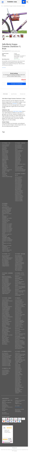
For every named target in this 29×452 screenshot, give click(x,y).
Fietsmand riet (18, 316)
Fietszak (16, 363)
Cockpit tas (4, 174)
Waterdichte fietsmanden (20, 341)
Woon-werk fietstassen (6, 211)
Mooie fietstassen (5, 279)
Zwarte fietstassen (18, 179)
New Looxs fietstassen (6, 319)
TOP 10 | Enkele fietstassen (20, 290)
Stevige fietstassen (18, 264)
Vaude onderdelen (18, 268)
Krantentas (4, 160)
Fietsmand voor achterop (20, 306)
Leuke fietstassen (5, 286)
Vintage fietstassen (5, 265)
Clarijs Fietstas (17, 364)
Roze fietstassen (18, 178)
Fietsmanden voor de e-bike (20, 304)
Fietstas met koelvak (6, 292)
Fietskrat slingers (5, 373)
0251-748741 (4, 412)
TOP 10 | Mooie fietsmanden (18, 332)
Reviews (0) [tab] (22, 94)
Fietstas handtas (5, 152)
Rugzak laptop (4, 165)
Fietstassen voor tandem (6, 227)
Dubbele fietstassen (6, 144)
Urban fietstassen (5, 263)
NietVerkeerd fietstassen (6, 321)
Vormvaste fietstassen (6, 284)
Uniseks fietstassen (18, 151)
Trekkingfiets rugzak (6, 237)
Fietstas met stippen (19, 197)
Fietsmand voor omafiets (6, 355)
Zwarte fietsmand (18, 345)
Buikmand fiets (18, 319)
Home (2, 5)
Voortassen (4, 147)
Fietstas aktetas (5, 156)
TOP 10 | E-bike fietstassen (20, 287)
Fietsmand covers (5, 358)
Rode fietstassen (18, 183)
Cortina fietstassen (5, 312)
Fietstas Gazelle (18, 156)
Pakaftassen (4, 149)
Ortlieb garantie (5, 333)
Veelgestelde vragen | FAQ (7, 400)
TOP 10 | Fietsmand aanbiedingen (19, 335)
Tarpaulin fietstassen (19, 259)
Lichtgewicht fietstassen (19, 262)
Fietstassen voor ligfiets (6, 238)
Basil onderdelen (18, 269)
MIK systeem (4, 336)
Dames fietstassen (18, 144)
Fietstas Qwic (17, 162)
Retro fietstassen (5, 260)
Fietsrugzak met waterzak (7, 169)
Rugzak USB (4, 162)
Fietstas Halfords (18, 379)
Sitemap (3, 410)
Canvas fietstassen (18, 256)
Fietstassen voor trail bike (7, 230)
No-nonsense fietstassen (6, 259)
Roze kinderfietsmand (6, 356)
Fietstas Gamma (18, 376)
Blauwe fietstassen (18, 180)
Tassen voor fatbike (6, 251)
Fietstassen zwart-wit (19, 192)
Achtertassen (4, 148)
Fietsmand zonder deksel (20, 314)
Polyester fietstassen (19, 257)
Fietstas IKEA (17, 383)
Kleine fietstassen (5, 280)
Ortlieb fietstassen (5, 299)
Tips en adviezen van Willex (7, 334)
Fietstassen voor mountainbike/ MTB (6, 220)
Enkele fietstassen (5, 145)
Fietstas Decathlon (18, 371)
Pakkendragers (18, 390)
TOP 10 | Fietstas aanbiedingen (18, 278)
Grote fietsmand (18, 309)
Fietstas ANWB (17, 372)
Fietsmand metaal (18, 315)
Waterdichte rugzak (6, 287)
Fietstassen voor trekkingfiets (5, 216)
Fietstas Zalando (18, 382)
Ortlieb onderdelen (18, 266)
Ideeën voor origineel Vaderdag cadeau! (19, 167)
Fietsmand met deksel (19, 305)
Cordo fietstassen (5, 311)
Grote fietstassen (5, 278)
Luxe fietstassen (5, 157)
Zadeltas (3, 172)
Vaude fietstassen (5, 329)
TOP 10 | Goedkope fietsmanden (19, 327)
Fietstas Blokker (18, 367)
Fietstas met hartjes (18, 195)
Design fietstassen (5, 256)
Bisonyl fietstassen (18, 255)
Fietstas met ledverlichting (20, 354)
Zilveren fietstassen (18, 176)
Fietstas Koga (17, 157)
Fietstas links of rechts (6, 291)
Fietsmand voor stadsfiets (20, 342)
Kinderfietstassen (18, 147)
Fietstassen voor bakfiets (6, 226)
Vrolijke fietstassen (5, 264)
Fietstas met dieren (18, 198)
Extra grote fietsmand (19, 324)
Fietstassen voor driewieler (7, 228)
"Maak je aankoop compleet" (18, 392)
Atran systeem (5, 344)
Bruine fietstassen (18, 181)
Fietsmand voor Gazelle (6, 361)
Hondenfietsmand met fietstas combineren (19, 302)
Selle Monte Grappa (17, 111)
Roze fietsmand (5, 353)
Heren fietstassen (18, 145)
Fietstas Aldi (17, 375)
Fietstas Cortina (18, 160)
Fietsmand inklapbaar (19, 320)
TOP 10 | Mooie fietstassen (20, 286)
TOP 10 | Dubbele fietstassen (18, 289)
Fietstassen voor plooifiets (7, 229)
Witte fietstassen (18, 189)
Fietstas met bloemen (19, 196)
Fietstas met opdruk (19, 200)
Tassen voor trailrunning (6, 249)
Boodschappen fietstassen (7, 207)
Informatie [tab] (5, 94)
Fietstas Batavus (18, 159)
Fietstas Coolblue (18, 373)
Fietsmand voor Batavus (6, 359)
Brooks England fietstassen (7, 306)
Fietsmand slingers (18, 300)
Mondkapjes (17, 388)
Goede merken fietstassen (20, 170)
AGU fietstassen (5, 302)
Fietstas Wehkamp (18, 368)
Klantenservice (5, 409)
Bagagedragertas (5, 159)
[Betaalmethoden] (4, 419)
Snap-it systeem (5, 338)
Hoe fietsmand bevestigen (20, 337)
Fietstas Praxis (17, 378)
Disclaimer (4, 403)
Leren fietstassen (5, 261)
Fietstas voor (4, 153)
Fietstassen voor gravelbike (7, 239)
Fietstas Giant (17, 161)
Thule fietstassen (5, 327)
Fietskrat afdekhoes (6, 371)
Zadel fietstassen (5, 151)
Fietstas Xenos (17, 380)
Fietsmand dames (18, 323)
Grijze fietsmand (18, 313)
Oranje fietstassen (18, 186)
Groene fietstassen (18, 184)
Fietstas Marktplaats (18, 374)
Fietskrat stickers (5, 372)
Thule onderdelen (18, 270)
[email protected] (18, 407)
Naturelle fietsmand (19, 346)
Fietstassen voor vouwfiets (7, 223)
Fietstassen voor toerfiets (7, 225)
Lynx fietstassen (5, 317)
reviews (15, 450)
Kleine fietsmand (18, 307)
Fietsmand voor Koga (6, 363)
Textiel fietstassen (18, 261)
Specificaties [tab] (14, 94)
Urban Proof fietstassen (6, 328)
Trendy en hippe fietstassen (7, 257)
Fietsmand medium (18, 312)
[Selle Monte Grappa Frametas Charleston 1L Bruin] (14, 21)
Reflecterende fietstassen (7, 277)
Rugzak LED (4, 164)
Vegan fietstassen (5, 293)
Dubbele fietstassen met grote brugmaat (19, 356)
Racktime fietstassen (6, 323)
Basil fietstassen (5, 304)
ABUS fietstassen (5, 303)
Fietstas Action (17, 366)
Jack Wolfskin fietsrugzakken (7, 316)
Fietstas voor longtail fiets (7, 234)
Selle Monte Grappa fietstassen (6, 325)
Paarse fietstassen (18, 187)
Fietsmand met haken (19, 322)
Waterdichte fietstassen (6, 276)
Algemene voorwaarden (6, 402)
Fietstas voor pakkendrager (7, 176)
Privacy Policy (4, 404)
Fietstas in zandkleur (19, 190)
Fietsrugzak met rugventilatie (5, 168)
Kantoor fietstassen (5, 212)
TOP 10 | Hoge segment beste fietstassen (19, 282)
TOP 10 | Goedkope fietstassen (19, 280)
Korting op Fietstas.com (6, 283)
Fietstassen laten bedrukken (20, 169)
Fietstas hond (17, 152)
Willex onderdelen (18, 265)
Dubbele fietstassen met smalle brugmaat (19, 358)
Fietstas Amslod (18, 154)
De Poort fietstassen (6, 314)
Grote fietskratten (5, 370)
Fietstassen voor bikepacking (5, 236)
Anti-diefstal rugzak (5, 285)
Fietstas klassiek (5, 158)
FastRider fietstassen (6, 315)
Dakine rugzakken (5, 313)
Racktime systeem (5, 337)
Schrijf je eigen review (15, 50)
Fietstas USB (17, 353)
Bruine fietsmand (18, 311)
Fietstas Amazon (18, 386)
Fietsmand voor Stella (6, 364)
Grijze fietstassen (18, 182)
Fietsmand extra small (6, 357)
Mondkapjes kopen (18, 389)
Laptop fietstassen (5, 206)
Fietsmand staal (18, 317)
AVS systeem (4, 342)
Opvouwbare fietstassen (6, 290)
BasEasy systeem (5, 340)
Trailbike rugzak (18, 362)
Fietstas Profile (18, 381)
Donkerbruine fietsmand (19, 347)
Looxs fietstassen (5, 320)
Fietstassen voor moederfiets (5, 222)
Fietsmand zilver (18, 325)
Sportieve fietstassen (6, 255)
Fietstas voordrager (5, 170)
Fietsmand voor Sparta (6, 365)
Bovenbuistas (4, 173)
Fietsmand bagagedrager (19, 321)
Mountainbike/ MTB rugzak (20, 359)
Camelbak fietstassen (6, 307)
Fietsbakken (4, 374)
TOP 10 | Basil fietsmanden (20, 333)
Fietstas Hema (17, 365)
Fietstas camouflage (18, 199)
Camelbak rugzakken (6, 308)
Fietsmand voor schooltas (20, 344)
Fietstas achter (5, 154)
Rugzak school (4, 166)
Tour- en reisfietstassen (6, 209)
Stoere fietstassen (5, 262)
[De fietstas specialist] (12, 2)
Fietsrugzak (4, 161)
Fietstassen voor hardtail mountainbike (6, 246)
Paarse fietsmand (18, 348)
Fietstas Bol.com (18, 370)
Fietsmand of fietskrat (19, 340)
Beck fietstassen (5, 305)
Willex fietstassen (5, 330)
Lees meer (4, 67)
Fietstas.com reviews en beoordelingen (19, 295)
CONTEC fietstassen (5, 309)
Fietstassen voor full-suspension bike (6, 248)
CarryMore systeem (6, 341)
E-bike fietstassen (5, 282)
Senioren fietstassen (19, 150)
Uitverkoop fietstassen (19, 387)
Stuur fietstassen (5, 150)
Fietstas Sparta (17, 158)
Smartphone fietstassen (6, 210)
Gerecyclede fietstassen (19, 263)
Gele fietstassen (18, 188)
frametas (15, 103)
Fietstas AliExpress (18, 384)
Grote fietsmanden (18, 299)
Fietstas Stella (17, 153)
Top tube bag (4, 175)
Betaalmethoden (5, 405)
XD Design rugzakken (6, 331)
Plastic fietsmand (5, 354)
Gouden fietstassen (18, 191)
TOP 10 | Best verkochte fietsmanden (19, 330)
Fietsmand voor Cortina (6, 362)
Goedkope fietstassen (19, 168)
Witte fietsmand (18, 308)
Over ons (4, 401)
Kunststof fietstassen (19, 260)
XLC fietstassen (5, 332)
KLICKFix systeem (5, 339)
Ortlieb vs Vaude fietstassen (7, 300)
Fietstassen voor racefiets (7, 218)
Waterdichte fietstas (6, 288)
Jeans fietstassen (18, 193)
